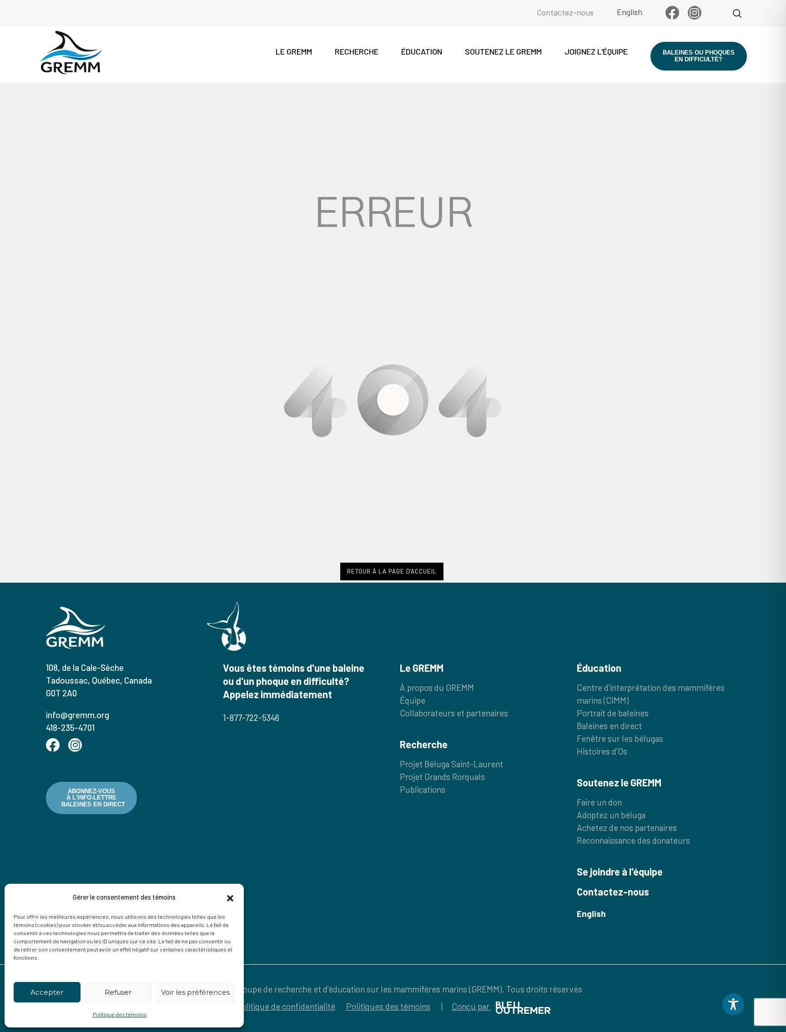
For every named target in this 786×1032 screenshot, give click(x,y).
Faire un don (599, 802)
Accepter (46, 992)
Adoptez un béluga (611, 815)
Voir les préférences (195, 992)
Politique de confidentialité (285, 1006)
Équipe (412, 700)
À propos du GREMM (437, 687)
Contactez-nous (565, 12)
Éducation (421, 51)
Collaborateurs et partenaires (454, 713)
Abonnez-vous (93, 798)
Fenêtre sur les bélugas (620, 738)
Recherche (356, 51)
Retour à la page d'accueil (392, 571)
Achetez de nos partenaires (627, 827)
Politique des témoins (120, 1014)
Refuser (118, 992)
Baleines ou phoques (699, 55)
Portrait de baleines (613, 713)
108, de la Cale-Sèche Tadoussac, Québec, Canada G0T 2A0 (99, 680)
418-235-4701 (70, 727)
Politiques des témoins (388, 1006)
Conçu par (471, 1006)
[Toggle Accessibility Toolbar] (733, 1004)
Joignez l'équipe (596, 51)
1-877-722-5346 (251, 717)
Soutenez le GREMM (503, 51)
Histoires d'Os (602, 751)
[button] (230, 896)
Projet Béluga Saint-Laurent (451, 764)
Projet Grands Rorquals (442, 776)
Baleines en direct (609, 725)
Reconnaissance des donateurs (633, 840)
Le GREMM (294, 51)
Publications (422, 789)
